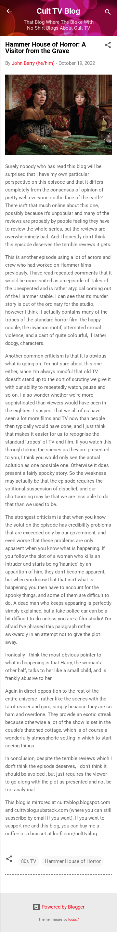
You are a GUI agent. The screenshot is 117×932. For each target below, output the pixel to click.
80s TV (28, 861)
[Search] (108, 13)
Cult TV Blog (58, 11)
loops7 (73, 919)
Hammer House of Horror (73, 861)
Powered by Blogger (62, 907)
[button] (108, 46)
